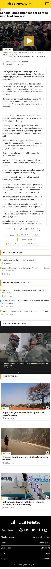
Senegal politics (30, 244)
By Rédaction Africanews (11, 62)
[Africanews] (17, 4)
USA (4, 498)
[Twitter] (27, 530)
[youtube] (21, 530)
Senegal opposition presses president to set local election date (25, 311)
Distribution (6, 548)
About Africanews (8, 537)
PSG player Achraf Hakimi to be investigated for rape (21, 260)
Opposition (24, 235)
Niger (5, 409)
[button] (29, 41)
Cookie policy (44, 543)
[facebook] (40, 530)
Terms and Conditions (41, 537)
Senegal (8, 50)
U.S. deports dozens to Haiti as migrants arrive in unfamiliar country (23, 503)
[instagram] (46, 530)
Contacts (4, 543)
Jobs (3, 553)
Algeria (6, 454)
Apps (48, 553)
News (4, 10)
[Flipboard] (33, 530)
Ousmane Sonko (26, 239)
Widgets (4, 559)
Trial (36, 235)
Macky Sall (13, 244)
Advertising (45, 548)
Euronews (46, 559)
